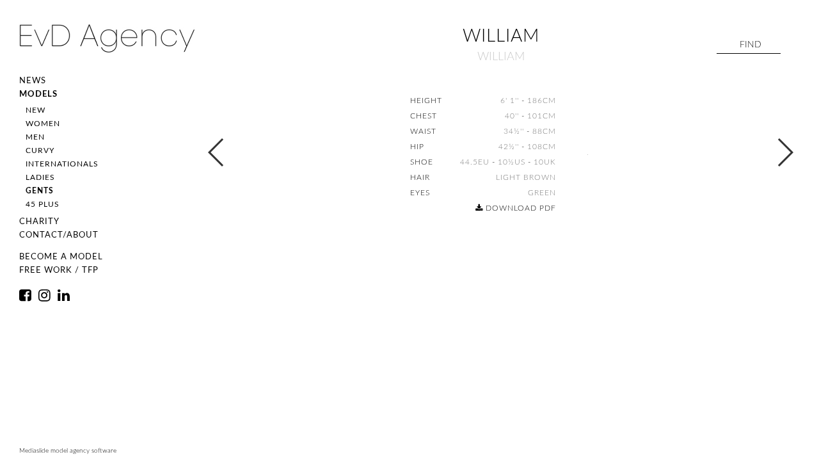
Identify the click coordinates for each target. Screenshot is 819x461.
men (35, 137)
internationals (62, 164)
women (43, 123)
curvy (40, 150)
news (32, 81)
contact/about (59, 235)
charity (39, 222)
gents (40, 191)
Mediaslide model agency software (67, 451)
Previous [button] (216, 152)
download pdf (519, 208)
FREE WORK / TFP (59, 270)
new (35, 110)
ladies (40, 177)
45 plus (43, 204)
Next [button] (784, 152)
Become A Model (61, 257)
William (501, 57)
